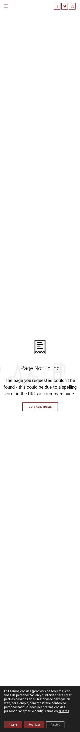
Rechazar (34, 724)
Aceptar (13, 724)
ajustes (63, 711)
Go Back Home (40, 406)
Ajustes (55, 724)
